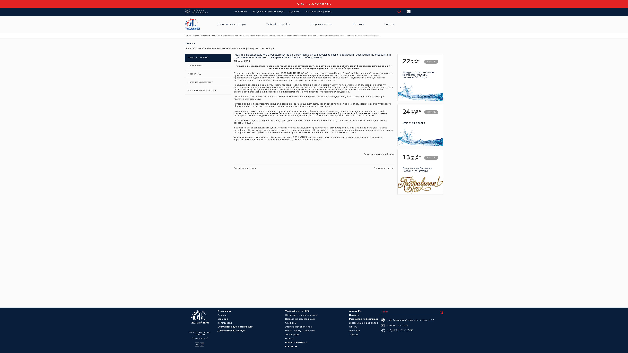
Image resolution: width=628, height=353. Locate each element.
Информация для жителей (202, 90)
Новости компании (208, 35)
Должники (354, 331)
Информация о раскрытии (363, 323)
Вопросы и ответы (321, 24)
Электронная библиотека (299, 327)
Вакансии (223, 319)
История (222, 315)
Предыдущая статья (245, 168)
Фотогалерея (225, 323)
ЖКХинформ (292, 335)
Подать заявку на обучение (300, 331)
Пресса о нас (195, 66)
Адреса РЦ (294, 12)
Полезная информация (200, 82)
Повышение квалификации (300, 319)
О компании (240, 12)
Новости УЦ (194, 74)
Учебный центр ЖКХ (278, 24)
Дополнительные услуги (232, 24)
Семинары (290, 323)
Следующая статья (384, 168)
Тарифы (353, 335)
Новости (389, 24)
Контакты (358, 24)
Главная (188, 35)
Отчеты (353, 327)
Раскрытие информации (318, 12)
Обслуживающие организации (268, 12)
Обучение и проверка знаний (301, 315)
